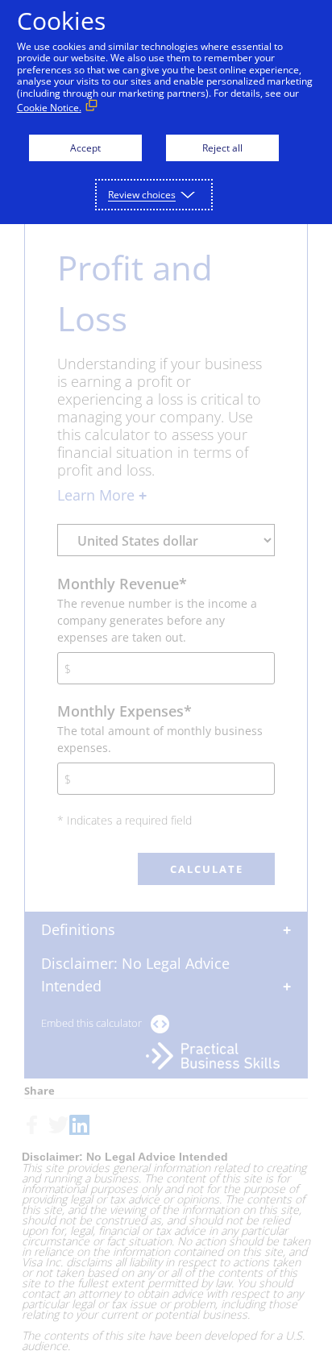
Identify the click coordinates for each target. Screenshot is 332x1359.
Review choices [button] (142, 195)
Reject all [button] (222, 148)
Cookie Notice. (49, 107)
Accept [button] (85, 148)
